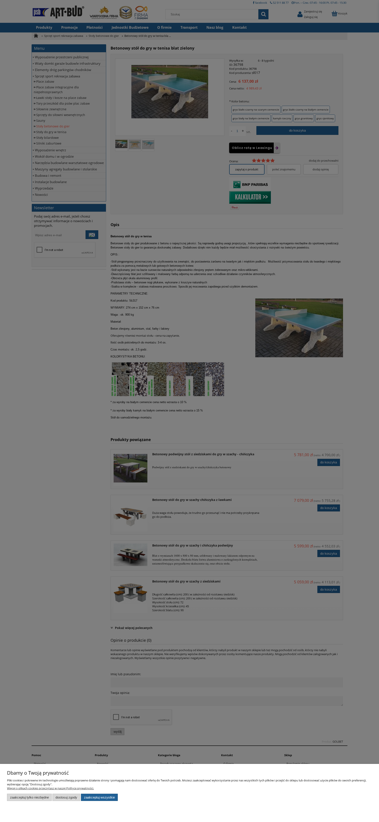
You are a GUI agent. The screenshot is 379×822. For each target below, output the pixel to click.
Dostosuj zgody (66, 797)
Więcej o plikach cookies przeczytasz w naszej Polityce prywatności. (50, 788)
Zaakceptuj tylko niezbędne (29, 797)
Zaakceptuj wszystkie (99, 797)
